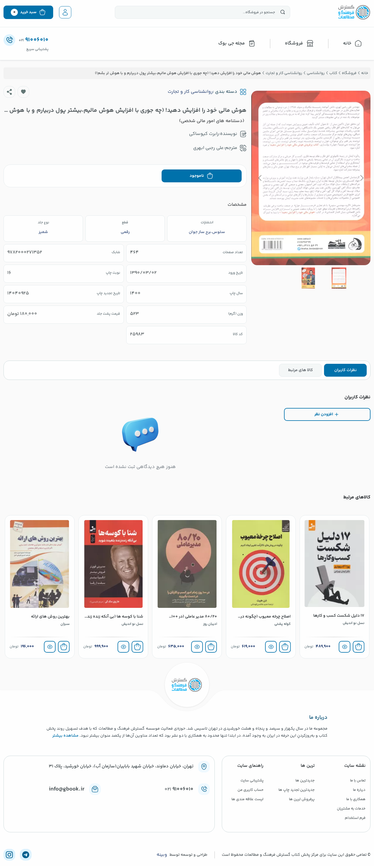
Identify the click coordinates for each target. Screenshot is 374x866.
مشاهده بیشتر (65, 736)
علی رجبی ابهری (208, 148)
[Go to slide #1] (339, 278)
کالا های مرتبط (300, 370)
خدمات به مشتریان (351, 809)
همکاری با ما (356, 799)
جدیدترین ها (305, 780)
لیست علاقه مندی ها (247, 799)
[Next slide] (260, 178)
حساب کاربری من (251, 790)
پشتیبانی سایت (252, 780)
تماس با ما (358, 780)
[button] (23, 92)
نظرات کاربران (345, 370)
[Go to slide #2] (308, 278)
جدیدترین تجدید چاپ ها (296, 790)
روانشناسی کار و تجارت (190, 91)
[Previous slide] (361, 178)
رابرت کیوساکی (204, 134)
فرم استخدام (355, 818)
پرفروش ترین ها (302, 799)
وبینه (162, 854)
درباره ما (359, 790)
